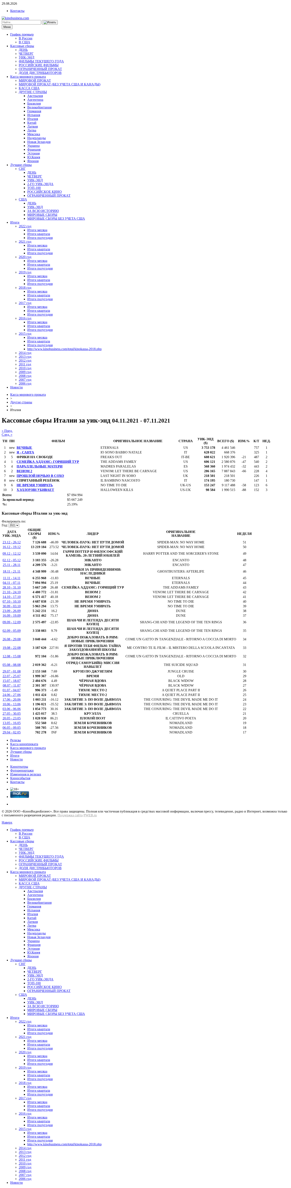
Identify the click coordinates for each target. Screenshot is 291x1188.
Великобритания (39, 107)
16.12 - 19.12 (12, 547)
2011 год (25, 364)
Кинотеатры (19, 766)
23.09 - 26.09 (12, 611)
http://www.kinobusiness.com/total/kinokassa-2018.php (64, 349)
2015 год (25, 333)
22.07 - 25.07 (12, 676)
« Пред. (7, 431)
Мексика (33, 134)
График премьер (22, 34)
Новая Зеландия (38, 142)
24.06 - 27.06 (12, 695)
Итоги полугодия (40, 238)
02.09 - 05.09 (12, 630)
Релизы (15, 740)
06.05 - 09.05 (12, 727)
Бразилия (34, 103)
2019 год (25, 272)
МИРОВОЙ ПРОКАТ (35, 80)
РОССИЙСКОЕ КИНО (44, 191)
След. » (7, 434)
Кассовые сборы (22, 46)
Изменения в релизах (25, 774)
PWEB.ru (90, 815)
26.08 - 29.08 (12, 639)
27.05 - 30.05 (12, 713)
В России (25, 38)
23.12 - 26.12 (12, 542)
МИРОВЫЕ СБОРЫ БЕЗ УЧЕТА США (56, 218)
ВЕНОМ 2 (24, 471)
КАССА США (29, 88)
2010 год (25, 368)
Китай (31, 122)
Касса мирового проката (28, 76)
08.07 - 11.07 (12, 685)
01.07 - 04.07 (12, 690)
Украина (33, 145)
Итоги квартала (38, 234)
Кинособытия (20, 778)
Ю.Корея (33, 157)
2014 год (25, 353)
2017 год (25, 303)
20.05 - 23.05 (12, 718)
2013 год (25, 356)
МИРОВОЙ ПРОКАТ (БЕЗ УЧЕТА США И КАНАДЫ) (59, 84)
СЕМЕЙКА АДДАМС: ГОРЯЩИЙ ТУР (48, 461)
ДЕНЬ (23, 50)
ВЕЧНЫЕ (24, 447)
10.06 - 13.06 (12, 704)
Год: (5, 525)
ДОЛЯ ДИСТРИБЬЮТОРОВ (40, 73)
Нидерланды (36, 138)
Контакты (17, 11)
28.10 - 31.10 (12, 587)
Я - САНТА (25, 452)
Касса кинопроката (24, 744)
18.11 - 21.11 (11, 571)
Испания (33, 115)
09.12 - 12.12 (12, 553)
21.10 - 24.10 (12, 592)
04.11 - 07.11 (11, 583)
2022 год (25, 226)
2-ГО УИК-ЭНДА (40, 184)
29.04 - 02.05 (12, 732)
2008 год (25, 376)
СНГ (22, 168)
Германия (34, 111)
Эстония (33, 153)
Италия (32, 119)
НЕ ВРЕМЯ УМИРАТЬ (35, 485)
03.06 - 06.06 (12, 709)
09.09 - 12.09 (12, 622)
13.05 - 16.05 (12, 723)
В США (24, 42)
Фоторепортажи (22, 770)
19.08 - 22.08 (12, 648)
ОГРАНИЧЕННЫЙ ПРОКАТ (40, 69)
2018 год (25, 287)
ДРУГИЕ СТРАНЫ (33, 92)
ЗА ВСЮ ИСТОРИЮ (43, 211)
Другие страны (21, 402)
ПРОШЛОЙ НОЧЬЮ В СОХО (40, 476)
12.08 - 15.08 (12, 656)
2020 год (25, 257)
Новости (16, 387)
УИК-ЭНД (26, 57)
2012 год (25, 360)
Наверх (7, 822)
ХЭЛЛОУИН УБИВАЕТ (35, 490)
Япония (33, 161)
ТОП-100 (34, 188)
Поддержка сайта (70, 815)
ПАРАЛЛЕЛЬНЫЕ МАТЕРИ (39, 466)
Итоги (14, 222)
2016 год (25, 318)
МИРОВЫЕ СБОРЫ (42, 215)
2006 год (25, 383)
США (23, 199)
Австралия (35, 96)
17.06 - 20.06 (12, 699)
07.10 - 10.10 (12, 601)
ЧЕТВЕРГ (26, 53)
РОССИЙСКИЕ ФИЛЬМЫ (39, 65)
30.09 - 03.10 (12, 606)
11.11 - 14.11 (11, 578)
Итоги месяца (37, 230)
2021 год (25, 241)
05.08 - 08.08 (12, 665)
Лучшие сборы (21, 165)
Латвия (32, 126)
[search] (50, 22)
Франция (33, 149)
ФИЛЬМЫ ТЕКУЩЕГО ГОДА (41, 61)
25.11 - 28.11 (11, 565)
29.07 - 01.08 (12, 671)
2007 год (25, 379)
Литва (31, 130)
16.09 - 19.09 (12, 615)
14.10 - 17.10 (12, 597)
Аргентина (35, 99)
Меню (7, 27)
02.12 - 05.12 (12, 560)
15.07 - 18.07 (12, 681)
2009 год (25, 372)
